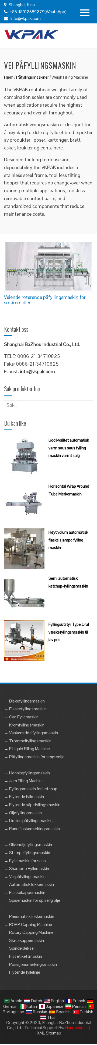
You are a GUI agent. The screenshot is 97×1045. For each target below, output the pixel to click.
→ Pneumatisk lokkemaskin (29, 916)
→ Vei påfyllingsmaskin (25, 876)
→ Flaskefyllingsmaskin (25, 709)
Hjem (8, 77)
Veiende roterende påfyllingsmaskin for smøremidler (45, 300)
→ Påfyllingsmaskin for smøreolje (34, 757)
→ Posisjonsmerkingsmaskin (30, 964)
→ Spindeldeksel (19, 948)
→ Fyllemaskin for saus (25, 861)
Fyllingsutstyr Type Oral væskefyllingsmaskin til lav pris (68, 632)
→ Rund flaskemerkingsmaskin (32, 828)
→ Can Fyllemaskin (21, 717)
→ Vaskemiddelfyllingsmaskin (31, 733)
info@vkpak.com (26, 18)
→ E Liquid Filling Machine (27, 749)
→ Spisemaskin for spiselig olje (32, 900)
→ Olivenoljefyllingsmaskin (28, 844)
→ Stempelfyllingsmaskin (27, 852)
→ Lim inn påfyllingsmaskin (28, 820)
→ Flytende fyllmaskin (24, 796)
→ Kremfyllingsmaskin (24, 725)
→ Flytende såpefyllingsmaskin (32, 805)
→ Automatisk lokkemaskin (29, 884)
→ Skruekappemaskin (24, 940)
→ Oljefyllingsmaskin (23, 813)
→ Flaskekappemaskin (24, 892)
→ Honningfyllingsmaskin (27, 773)
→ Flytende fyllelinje (22, 972)
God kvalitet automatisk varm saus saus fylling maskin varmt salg (68, 448)
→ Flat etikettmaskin (23, 956)
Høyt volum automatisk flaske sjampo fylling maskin (68, 540)
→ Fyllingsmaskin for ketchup (30, 789)
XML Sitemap (49, 1033)
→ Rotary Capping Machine (28, 932)
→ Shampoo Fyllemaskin (26, 868)
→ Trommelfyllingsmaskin (27, 741)
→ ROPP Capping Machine (28, 924)
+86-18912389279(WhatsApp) (38, 12)
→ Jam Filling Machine (24, 781)
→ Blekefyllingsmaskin (24, 701)
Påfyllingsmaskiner (32, 77)
